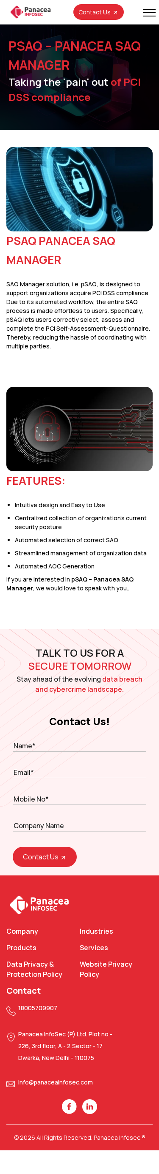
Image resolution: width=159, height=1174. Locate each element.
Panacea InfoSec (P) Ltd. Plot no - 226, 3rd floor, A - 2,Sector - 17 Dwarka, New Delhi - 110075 (65, 1046)
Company (22, 931)
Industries (96, 931)
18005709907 (37, 1008)
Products (21, 947)
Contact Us (95, 12)
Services (94, 947)
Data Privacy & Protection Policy (34, 969)
